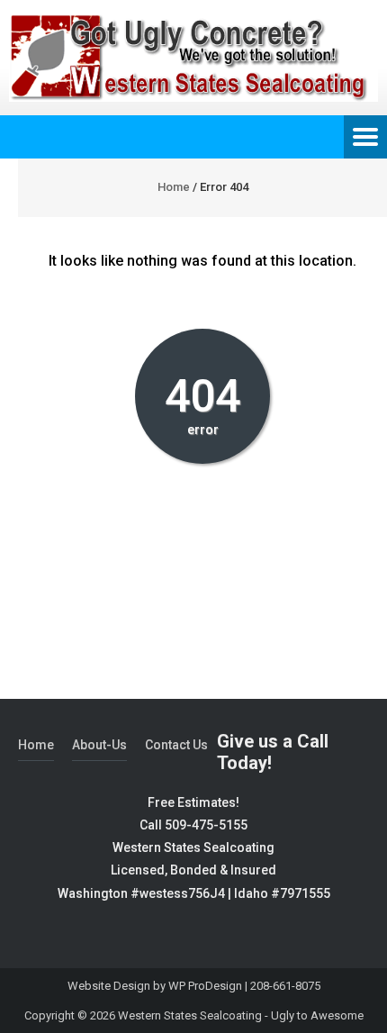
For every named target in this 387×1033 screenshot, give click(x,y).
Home (174, 187)
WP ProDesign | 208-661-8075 (244, 985)
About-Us (99, 745)
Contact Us (176, 745)
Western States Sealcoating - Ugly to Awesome (241, 1015)
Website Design (109, 985)
